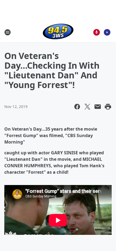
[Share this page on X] (87, 106)
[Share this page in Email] (97, 106)
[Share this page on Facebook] (77, 106)
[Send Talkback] (96, 32)
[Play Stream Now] (107, 32)
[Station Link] (58, 32)
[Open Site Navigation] (7, 32)
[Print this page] (108, 106)
